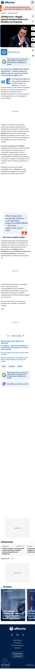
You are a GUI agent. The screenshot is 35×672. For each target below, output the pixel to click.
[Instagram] (17, 635)
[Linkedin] (33, 39)
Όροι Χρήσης (17, 640)
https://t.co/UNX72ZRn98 (16, 223)
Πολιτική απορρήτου (17, 645)
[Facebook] (33, 28)
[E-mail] (33, 56)
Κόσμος (3, 13)
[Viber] (33, 45)
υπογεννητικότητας (17, 90)
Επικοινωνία (17, 642)
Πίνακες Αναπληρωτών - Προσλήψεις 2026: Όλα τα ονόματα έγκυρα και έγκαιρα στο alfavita (14, 359)
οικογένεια (12, 366)
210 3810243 (17, 656)
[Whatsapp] (33, 50)
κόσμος (7, 586)
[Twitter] (33, 34)
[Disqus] (17, 413)
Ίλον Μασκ (18, 87)
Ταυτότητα (17, 648)
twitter (4, 366)
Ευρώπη (20, 366)
